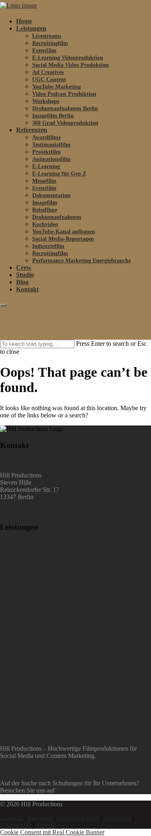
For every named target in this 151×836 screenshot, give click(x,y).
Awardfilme (46, 137)
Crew (23, 267)
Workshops (45, 101)
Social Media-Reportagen (63, 239)
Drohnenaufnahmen (56, 217)
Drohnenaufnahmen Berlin (65, 108)
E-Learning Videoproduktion (67, 58)
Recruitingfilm (50, 43)
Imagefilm (44, 203)
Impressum (117, 817)
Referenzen (31, 129)
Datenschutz (15, 825)
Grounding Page (78, 817)
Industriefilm (48, 246)
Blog (22, 282)
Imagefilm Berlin (53, 116)
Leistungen (31, 28)
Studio (25, 274)
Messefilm (44, 181)
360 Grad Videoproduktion (65, 123)
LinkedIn (11, 817)
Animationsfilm (51, 159)
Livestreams (46, 36)
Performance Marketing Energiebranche (81, 261)
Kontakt (27, 289)
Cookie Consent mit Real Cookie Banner (52, 832)
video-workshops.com (84, 790)
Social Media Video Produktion (70, 65)
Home (24, 21)
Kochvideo (45, 224)
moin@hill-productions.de (33, 510)
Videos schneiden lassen (31, 693)
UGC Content (49, 79)
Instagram (40, 817)
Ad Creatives (48, 72)
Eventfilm (44, 50)
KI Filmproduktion (24, 721)
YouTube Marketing (56, 87)
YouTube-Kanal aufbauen (63, 232)
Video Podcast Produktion (64, 94)
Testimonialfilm (51, 145)
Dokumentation (51, 195)
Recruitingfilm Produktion (33, 543)
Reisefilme (44, 210)
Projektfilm (46, 152)
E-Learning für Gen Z (59, 174)
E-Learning (46, 166)
